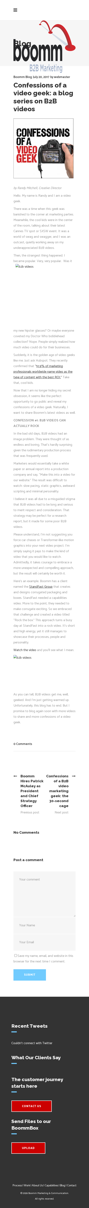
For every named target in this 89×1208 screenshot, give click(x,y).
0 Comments (22, 744)
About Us (37, 1185)
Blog (62, 1185)
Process (17, 1185)
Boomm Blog (22, 77)
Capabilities (51, 1185)
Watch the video (24, 650)
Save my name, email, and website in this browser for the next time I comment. (43, 958)
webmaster (62, 77)
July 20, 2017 (41, 77)
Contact (71, 1185)
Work (27, 1185)
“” (42, 371)
